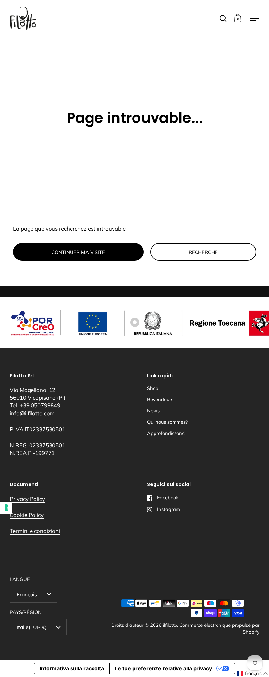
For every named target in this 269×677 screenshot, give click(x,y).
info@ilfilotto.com (32, 413)
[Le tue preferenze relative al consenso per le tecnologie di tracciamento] (6, 508)
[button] (252, 673)
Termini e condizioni (35, 530)
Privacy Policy (27, 498)
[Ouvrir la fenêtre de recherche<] (223, 18)
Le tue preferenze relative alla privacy (163, 668)
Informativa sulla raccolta (72, 668)
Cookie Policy (27, 514)
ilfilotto (170, 625)
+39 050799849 (40, 405)
